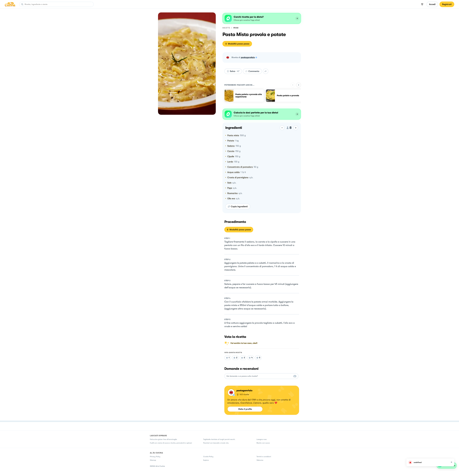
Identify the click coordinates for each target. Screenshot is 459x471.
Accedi (432, 4)
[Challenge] (422, 4)
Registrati (447, 4)
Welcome (260, 460)
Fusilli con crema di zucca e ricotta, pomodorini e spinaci (171, 443)
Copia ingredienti (239, 206)
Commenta (253, 71)
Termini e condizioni (264, 456)
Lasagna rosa (262, 439)
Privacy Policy (155, 456)
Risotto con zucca (263, 443)
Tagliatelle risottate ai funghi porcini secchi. (219, 439)
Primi (235, 28)
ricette (226, 28)
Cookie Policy (208, 456)
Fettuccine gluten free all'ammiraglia (163, 439)
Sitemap (153, 460)
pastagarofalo (248, 57)
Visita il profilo (245, 409)
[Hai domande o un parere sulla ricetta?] (259, 376)
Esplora (206, 460)
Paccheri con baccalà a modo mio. (216, 443)
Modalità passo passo (238, 44)
